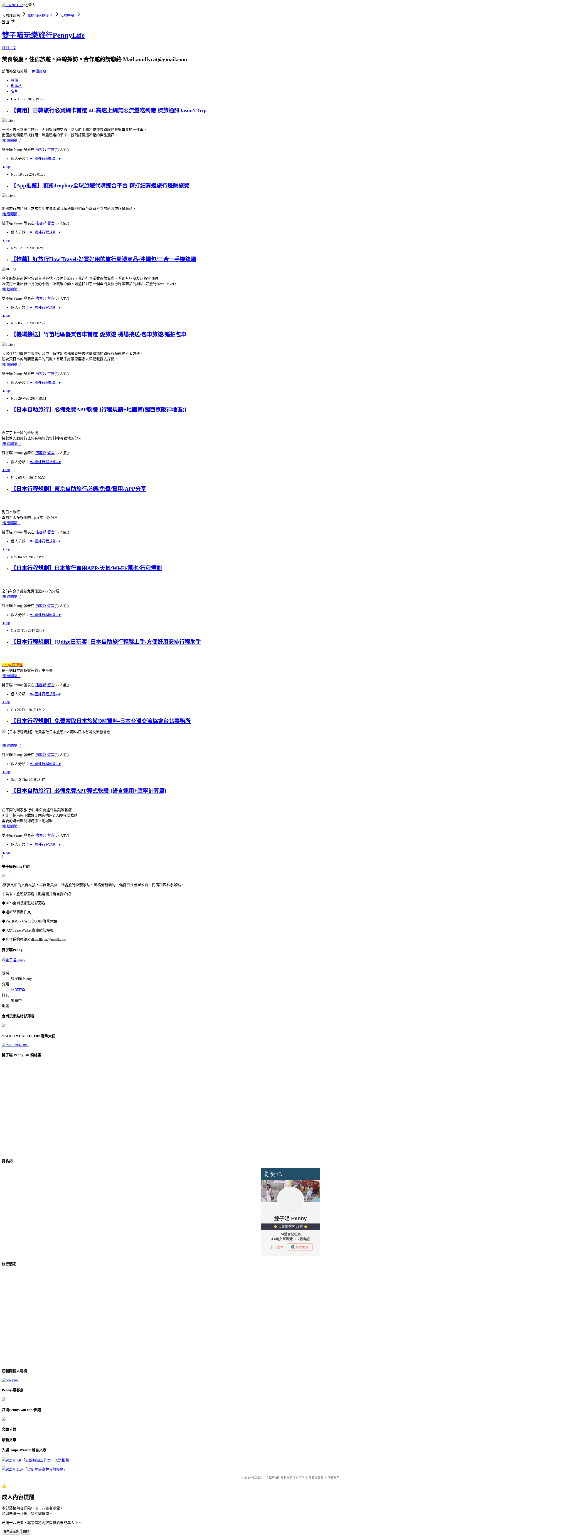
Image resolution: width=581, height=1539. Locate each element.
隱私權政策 (316, 1477)
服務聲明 (334, 1477)
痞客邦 (40, 150)
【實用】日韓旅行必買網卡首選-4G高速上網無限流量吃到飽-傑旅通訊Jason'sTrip (109, 110)
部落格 (16, 86)
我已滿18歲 (11, 1532)
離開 (26, 1532)
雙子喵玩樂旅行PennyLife (43, 35)
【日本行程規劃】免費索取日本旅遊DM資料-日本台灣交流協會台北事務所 (101, 721)
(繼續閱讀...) (11, 140)
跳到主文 (9, 48)
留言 (50, 150)
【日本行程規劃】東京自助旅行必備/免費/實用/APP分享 (78, 489)
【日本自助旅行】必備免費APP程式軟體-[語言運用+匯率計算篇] (88, 791)
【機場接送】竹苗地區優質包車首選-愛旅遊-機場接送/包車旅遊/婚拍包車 (99, 334)
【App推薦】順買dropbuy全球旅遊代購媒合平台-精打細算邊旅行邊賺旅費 (100, 186)
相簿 (14, 80)
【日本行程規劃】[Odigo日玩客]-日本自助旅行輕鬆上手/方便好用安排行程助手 (106, 642)
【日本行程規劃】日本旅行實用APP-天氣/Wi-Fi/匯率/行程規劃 (86, 568)
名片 (14, 91)
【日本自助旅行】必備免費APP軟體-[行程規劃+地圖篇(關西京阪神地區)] (98, 410)
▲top (6, 167)
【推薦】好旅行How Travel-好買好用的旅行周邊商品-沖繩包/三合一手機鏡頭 (103, 259)
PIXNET (256, 1477)
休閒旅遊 (39, 71)
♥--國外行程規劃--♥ (45, 159)
